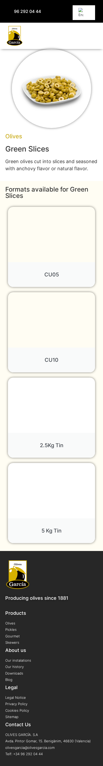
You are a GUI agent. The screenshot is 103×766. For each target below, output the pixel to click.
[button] (94, 36)
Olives (13, 136)
